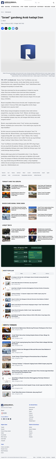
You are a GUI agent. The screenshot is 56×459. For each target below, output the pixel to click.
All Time (47, 273)
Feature (30, 413)
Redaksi (31, 436)
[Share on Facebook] (2, 28)
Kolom (30, 434)
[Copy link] (16, 28)
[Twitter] (1, 419)
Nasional (31, 409)
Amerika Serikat (36, 172)
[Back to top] (53, 456)
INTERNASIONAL (15, 6)
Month (34, 273)
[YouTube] (8, 419)
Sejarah (30, 433)
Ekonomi (31, 419)
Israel (43, 172)
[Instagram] (6, 419)
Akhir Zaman (4, 436)
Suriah (29, 172)
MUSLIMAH (47, 6)
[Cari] (35, 2)
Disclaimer (48, 457)
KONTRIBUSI (40, 6)
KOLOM (53, 6)
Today (9, 273)
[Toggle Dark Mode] (53, 2)
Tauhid (2, 427)
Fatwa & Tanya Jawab (6, 431)
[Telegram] (10, 419)
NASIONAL (7, 6)
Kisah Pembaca (4, 450)
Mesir (24, 172)
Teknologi (31, 417)
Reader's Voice (4, 448)
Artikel (30, 427)
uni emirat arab (16, 175)
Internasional (32, 407)
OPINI (21, 6)
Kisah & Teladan (32, 429)
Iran (8, 172)
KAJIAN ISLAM (32, 6)
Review (30, 431)
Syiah (48, 172)
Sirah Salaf (3, 438)
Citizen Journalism (5, 447)
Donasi (43, 457)
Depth (30, 411)
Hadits (2, 433)
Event (2, 452)
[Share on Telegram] (13, 28)
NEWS (2, 6)
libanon (3, 172)
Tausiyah (3, 440)
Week (22, 273)
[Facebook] (4, 419)
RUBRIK (26, 6)
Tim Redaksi (39, 457)
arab (9, 175)
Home (2, 12)
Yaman (13, 172)
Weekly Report (32, 420)
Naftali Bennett (37, 175)
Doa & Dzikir (3, 434)
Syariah (2, 429)
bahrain (19, 172)
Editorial (31, 415)
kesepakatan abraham (27, 175)
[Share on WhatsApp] (9, 28)
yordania (4, 175)
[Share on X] (6, 28)
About (34, 457)
